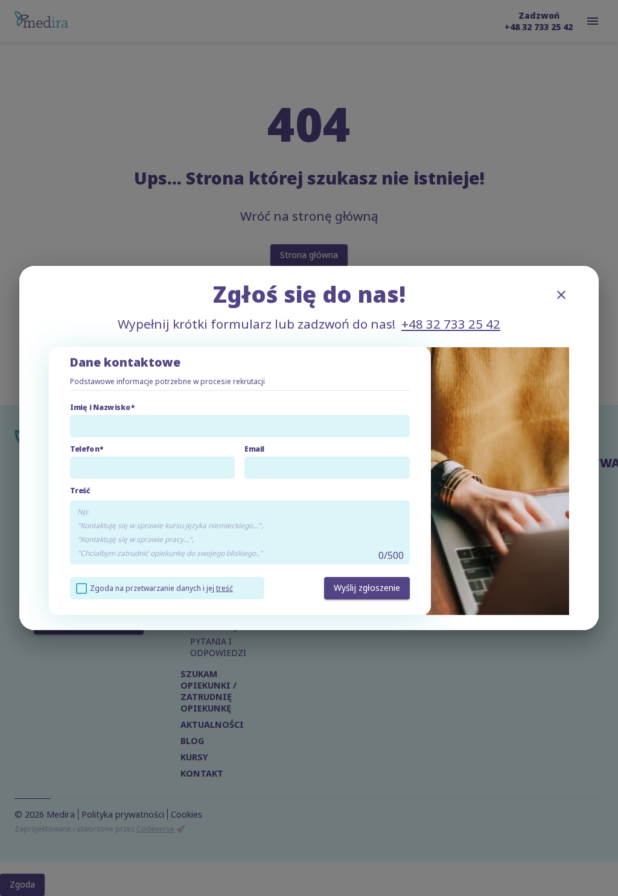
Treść (80, 490)
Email (254, 449)
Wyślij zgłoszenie (367, 587)
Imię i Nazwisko (100, 407)
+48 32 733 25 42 (450, 323)
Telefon (85, 449)
